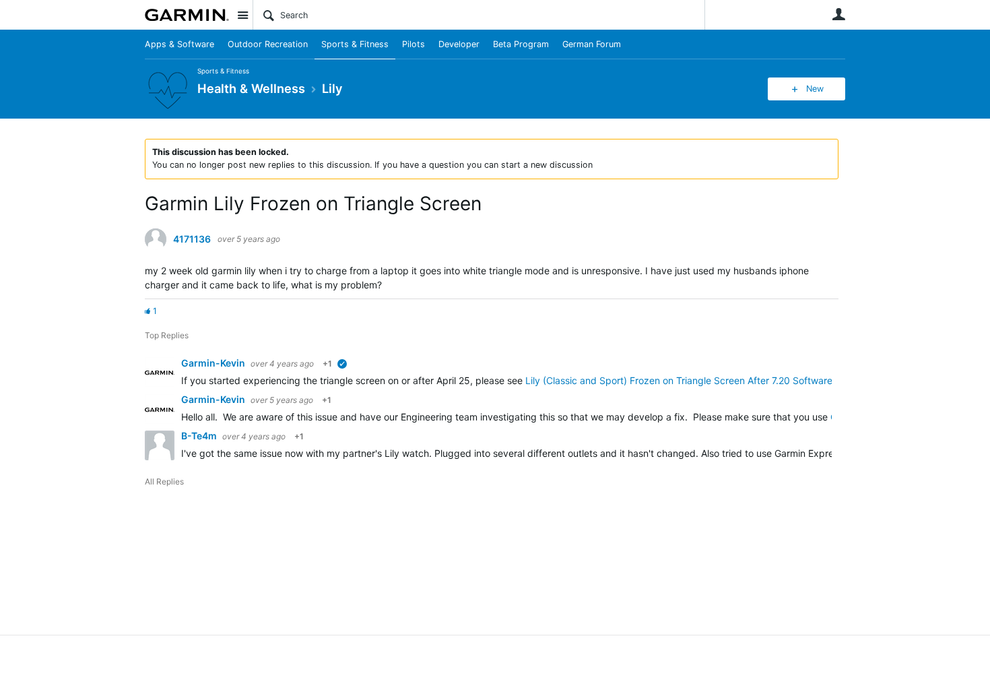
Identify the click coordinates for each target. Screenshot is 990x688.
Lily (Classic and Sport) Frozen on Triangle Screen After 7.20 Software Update (696, 380)
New (815, 89)
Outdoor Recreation (268, 44)
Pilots (413, 44)
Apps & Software (179, 44)
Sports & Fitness (355, 44)
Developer (459, 44)
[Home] (187, 15)
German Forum (591, 44)
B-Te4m (200, 435)
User (838, 14)
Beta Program (521, 44)
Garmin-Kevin (214, 363)
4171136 (192, 239)
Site (242, 15)
